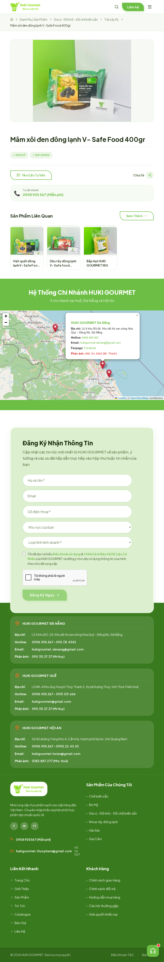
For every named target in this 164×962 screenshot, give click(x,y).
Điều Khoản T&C (122, 955)
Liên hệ (133, 7)
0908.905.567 (90, 337)
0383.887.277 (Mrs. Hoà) (50, 761)
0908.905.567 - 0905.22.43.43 (55, 746)
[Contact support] (153, 951)
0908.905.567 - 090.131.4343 (54, 642)
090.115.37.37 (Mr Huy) (48, 656)
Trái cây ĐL (111, 19)
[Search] (116, 7)
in (24, 826)
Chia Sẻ (138, 175)
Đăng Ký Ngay (42, 595)
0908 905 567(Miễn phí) (43, 194)
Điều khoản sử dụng (67, 554)
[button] (55, 328)
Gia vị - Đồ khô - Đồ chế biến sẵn (76, 19)
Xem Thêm (134, 216)
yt (34, 826)
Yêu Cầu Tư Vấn (33, 175)
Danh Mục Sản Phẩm (33, 19)
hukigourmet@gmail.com (51, 701)
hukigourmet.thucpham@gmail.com (44, 851)
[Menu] (150, 7)
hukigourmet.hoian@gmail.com (56, 754)
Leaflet (121, 398)
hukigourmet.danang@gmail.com (100, 342)
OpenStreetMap (139, 398)
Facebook (90, 348)
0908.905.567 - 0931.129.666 (54, 694)
